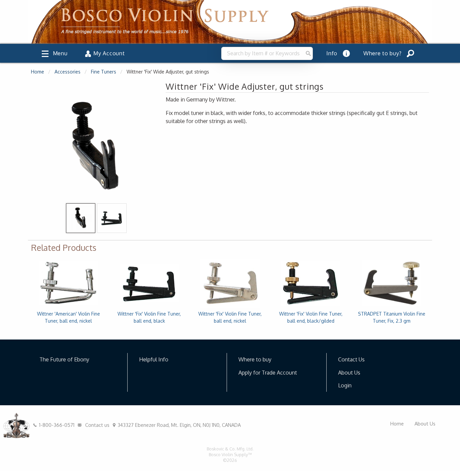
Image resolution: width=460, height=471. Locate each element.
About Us (349, 372)
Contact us (96, 425)
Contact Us (351, 359)
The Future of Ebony (64, 359)
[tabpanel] (95, 147)
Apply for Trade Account (267, 372)
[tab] (81, 218)
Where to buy (254, 359)
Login (345, 385)
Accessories (67, 72)
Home (37, 72)
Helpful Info (153, 359)
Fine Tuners (103, 72)
